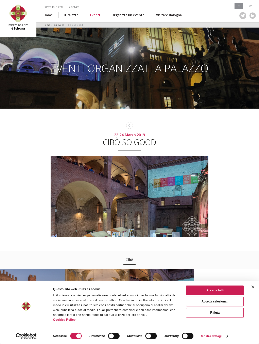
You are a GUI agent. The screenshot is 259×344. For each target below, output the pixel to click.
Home (48, 15)
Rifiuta (215, 312)
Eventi (95, 15)
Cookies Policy (64, 319)
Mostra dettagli (212, 336)
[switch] (114, 336)
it (239, 6)
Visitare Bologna (169, 15)
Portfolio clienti (53, 7)
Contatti (74, 7)
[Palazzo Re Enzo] (18, 17)
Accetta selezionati (215, 301)
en (251, 6)
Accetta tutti (215, 290)
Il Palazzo (71, 15)
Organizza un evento (127, 15)
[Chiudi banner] (252, 286)
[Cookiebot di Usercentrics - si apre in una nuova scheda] (26, 336)
